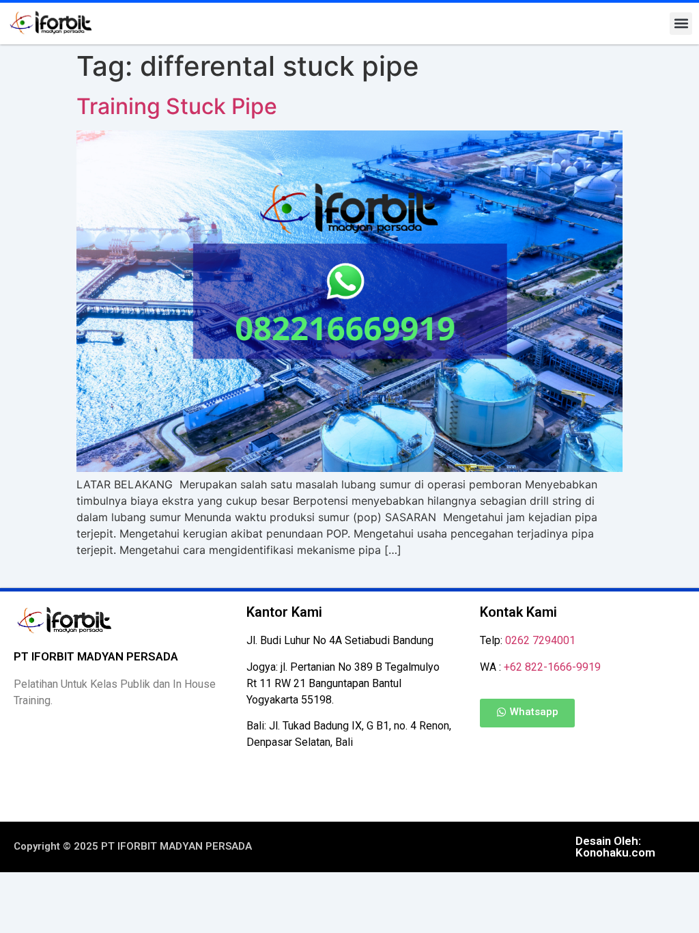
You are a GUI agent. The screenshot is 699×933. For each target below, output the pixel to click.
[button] (681, 23)
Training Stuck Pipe (176, 106)
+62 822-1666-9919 (552, 666)
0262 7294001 (540, 640)
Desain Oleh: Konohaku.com (615, 846)
